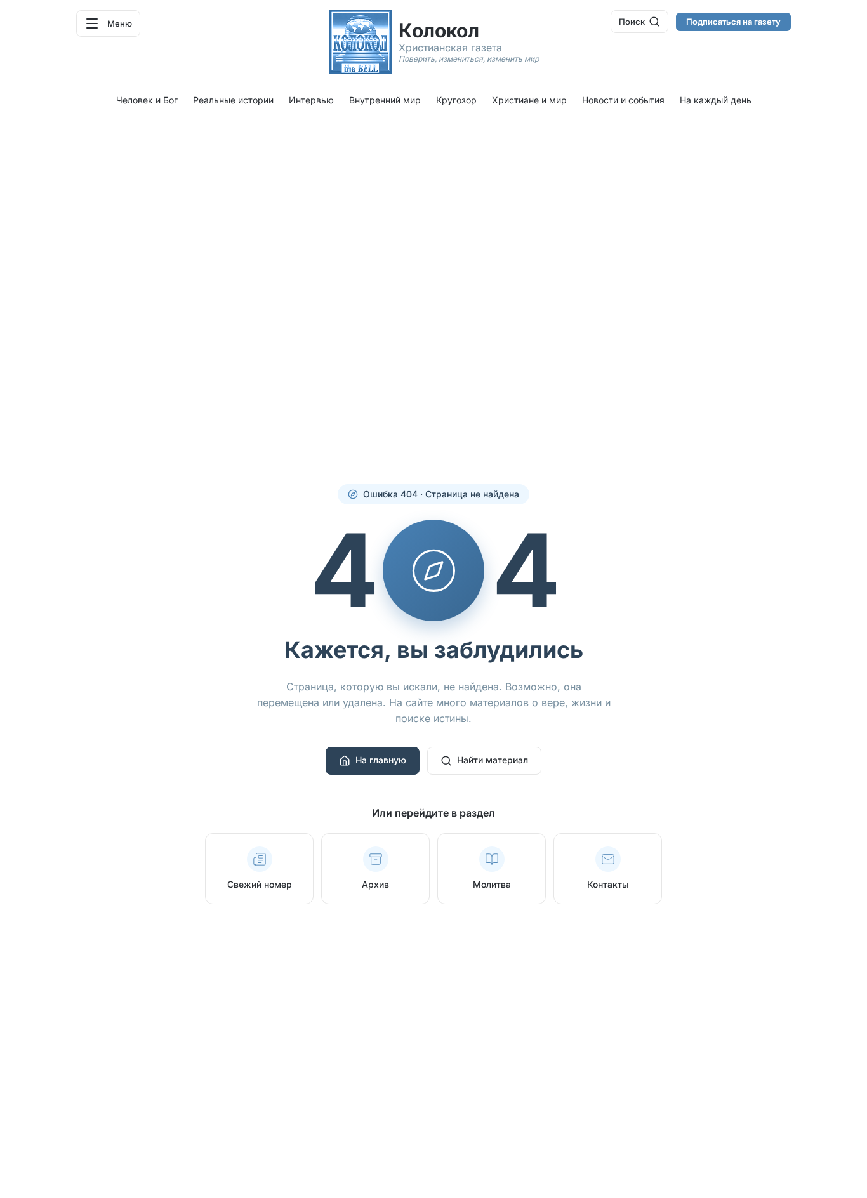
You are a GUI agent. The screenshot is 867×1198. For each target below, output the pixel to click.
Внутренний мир (385, 100)
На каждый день (715, 100)
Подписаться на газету (733, 21)
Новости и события (623, 100)
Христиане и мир (529, 100)
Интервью (311, 100)
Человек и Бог (147, 100)
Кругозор (456, 100)
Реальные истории (233, 100)
